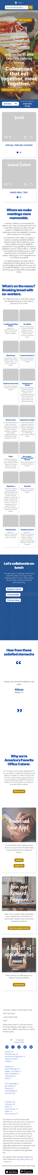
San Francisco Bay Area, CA (15, 1056)
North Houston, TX (11, 1109)
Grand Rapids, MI (11, 1091)
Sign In (5, 18)
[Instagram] (13, 1047)
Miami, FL (8, 1078)
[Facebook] (6, 1047)
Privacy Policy (20, 1159)
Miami (20, 3)
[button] (36, 20)
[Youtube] (31, 1047)
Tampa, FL (8, 1061)
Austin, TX (8, 1107)
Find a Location (30, 7)
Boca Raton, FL (10, 1086)
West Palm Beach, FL (12, 1074)
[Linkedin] (25, 1047)
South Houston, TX (11, 1114)
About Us (29, 1159)
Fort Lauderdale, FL (12, 1084)
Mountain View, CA (11, 1054)
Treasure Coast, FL (11, 1059)
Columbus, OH (10, 1102)
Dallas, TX (8, 1111)
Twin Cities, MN (10, 1093)
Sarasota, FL (9, 1067)
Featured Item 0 (17, 152)
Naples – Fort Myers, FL (13, 1071)
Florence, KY (9, 1088)
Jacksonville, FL (10, 1076)
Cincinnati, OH (10, 1104)
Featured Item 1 (20, 152)
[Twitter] (19, 1047)
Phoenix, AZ (9, 1052)
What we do (19, 791)
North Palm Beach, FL (12, 1069)
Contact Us (7, 1162)
